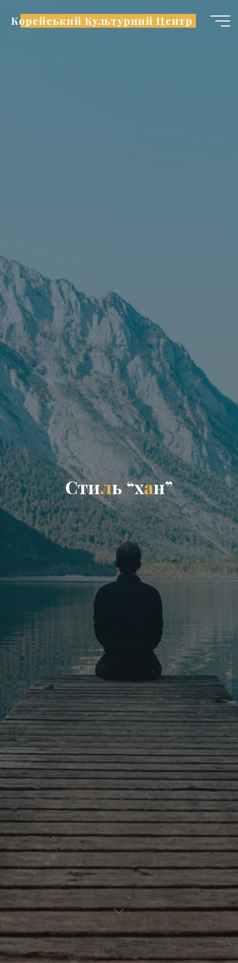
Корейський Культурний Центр (101, 21)
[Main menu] (220, 21)
